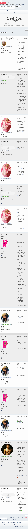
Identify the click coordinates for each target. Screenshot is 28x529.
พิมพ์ (26, 29)
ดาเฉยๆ (5, 117)
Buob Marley (7, 442)
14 (15, 32)
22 (2, 34)
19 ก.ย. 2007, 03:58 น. (19, 337)
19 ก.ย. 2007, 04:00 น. (19, 390)
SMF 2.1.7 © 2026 (10, 526)
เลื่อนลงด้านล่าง (3, 32)
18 (22, 32)
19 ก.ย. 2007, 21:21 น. (19, 489)
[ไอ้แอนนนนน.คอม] (1, 158)
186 (14, 34)
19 (23, 32)
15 (17, 32)
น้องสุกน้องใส (6, 310)
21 (0, 34)
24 (5, 34)
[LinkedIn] (1, 465)
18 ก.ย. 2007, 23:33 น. (19, 187)
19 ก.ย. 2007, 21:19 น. (19, 443)
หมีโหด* (5, 235)
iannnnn (5, 141)
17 (20, 32)
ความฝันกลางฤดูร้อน (8, 38)
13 (13, 32)
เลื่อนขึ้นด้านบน (3, 517)
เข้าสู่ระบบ (16, 4)
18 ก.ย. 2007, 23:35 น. (19, 208)
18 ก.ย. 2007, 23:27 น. (19, 142)
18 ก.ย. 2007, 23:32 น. (19, 163)
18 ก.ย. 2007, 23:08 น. (19, 75)
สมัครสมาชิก (24, 4)
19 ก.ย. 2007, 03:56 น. (19, 311)
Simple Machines (19, 526)
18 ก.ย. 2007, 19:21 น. (19, 38)
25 (7, 34)
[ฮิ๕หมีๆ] (1, 255)
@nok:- (5, 74)
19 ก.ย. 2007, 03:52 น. (19, 235)
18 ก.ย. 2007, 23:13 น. (19, 117)
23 (4, 34)
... (12, 32)
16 (18, 32)
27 (10, 34)
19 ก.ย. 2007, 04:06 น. (19, 417)
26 (8, 34)
